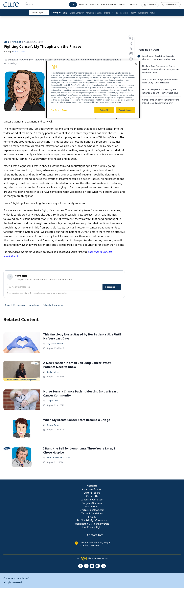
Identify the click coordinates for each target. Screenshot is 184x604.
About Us (92, 485)
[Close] (136, 64)
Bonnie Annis (53, 425)
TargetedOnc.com (92, 503)
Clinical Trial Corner (120, 13)
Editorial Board (92, 492)
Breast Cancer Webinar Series (82, 13)
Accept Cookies (126, 110)
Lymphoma (34, 305)
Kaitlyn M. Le (53, 372)
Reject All (104, 110)
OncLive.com (92, 506)
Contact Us (92, 496)
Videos (153, 13)
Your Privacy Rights (92, 527)
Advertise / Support (92, 489)
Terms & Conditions (92, 513)
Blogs (65, 13)
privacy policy (61, 293)
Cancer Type (37, 12)
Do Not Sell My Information (92, 520)
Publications (143, 13)
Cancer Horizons (103, 13)
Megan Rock (52, 400)
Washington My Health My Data (92, 523)
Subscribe (110, 286)
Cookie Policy (116, 102)
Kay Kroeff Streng (55, 343)
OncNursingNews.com (92, 510)
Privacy (92, 516)
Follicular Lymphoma (53, 305)
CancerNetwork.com (92, 499)
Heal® (133, 13)
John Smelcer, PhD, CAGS (58, 457)
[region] (93, 89)
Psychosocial (19, 305)
